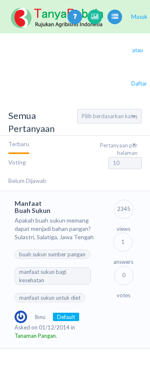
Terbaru (18, 143)
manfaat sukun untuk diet (49, 297)
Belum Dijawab (27, 180)
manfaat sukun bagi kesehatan (42, 275)
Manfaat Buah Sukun (32, 207)
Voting (17, 162)
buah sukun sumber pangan (52, 254)
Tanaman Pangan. (36, 335)
